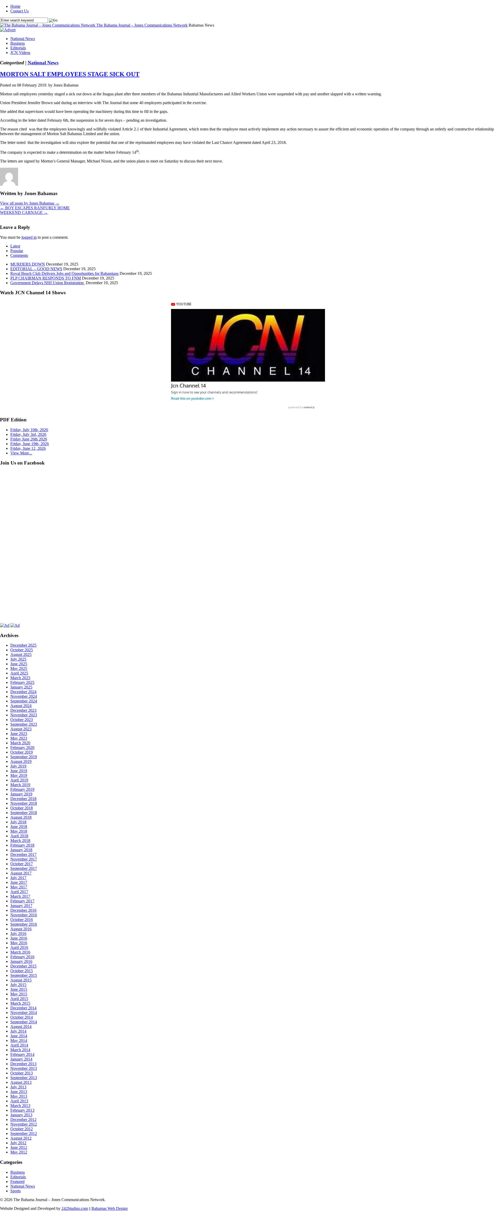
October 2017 (21, 864)
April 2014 (19, 1045)
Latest (15, 246)
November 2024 (23, 696)
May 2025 (18, 668)
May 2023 (18, 738)
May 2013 (18, 1096)
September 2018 (23, 812)
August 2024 (21, 705)
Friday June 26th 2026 (28, 439)
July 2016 (18, 933)
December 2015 (23, 966)
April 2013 (19, 1101)
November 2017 (23, 859)
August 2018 (21, 817)
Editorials (18, 48)
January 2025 (21, 687)
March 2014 (20, 1050)
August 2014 (21, 1026)
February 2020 (22, 747)
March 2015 (20, 1003)
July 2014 (18, 1031)
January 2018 (21, 850)
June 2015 (18, 989)
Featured (17, 1181)
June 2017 (18, 882)
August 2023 (21, 729)
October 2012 (21, 1129)
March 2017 (20, 896)
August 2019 (21, 761)
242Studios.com (74, 1208)
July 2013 (18, 1087)
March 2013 (20, 1105)
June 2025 (18, 664)
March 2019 (20, 785)
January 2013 (21, 1115)
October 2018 (21, 808)
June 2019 (18, 771)
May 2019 (18, 775)
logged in (29, 237)
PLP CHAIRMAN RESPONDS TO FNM (45, 278)
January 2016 (21, 961)
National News (22, 38)
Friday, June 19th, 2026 (29, 444)
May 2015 (18, 994)
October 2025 (21, 650)
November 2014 (23, 1012)
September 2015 (23, 975)
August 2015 (21, 980)
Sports (15, 1191)
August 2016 (21, 929)
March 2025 (20, 678)
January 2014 (21, 1059)
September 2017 (23, 868)
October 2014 (21, 1017)
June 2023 (18, 733)
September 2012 (23, 1133)
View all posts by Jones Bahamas (29, 203)
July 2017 (18, 878)
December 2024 (23, 692)
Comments (19, 255)
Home (15, 6)
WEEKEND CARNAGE (24, 212)
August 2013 (21, 1082)
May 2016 (18, 943)
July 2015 (18, 984)
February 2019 (22, 789)
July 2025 (18, 659)
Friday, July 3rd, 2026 (28, 434)
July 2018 (18, 822)
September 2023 (23, 724)
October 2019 (21, 752)
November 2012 (23, 1124)
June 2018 (18, 826)
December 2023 (23, 710)
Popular (16, 251)
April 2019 (19, 780)
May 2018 (18, 831)
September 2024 (23, 701)
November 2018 (23, 803)
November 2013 (23, 1068)
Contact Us (19, 11)
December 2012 (23, 1119)
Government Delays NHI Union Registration (47, 283)
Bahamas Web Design (109, 1208)
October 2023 (21, 719)
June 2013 (18, 1091)
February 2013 (22, 1110)
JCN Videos (20, 52)
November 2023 (23, 715)
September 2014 (23, 1022)
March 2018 (20, 840)
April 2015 (19, 998)
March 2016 (20, 952)
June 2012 (18, 1147)
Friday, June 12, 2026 (28, 448)
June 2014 (18, 1036)
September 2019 (23, 757)
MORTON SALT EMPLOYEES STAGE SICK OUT (70, 74)
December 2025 (23, 645)
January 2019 (21, 794)
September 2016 (23, 924)
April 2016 (19, 947)
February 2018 (22, 845)
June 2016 (18, 938)
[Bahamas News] (48, 25)
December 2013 (23, 1064)
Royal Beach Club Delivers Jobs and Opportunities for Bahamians (64, 273)
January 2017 (21, 905)
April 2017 (19, 891)
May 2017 (18, 887)
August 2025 (21, 654)
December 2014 (23, 1008)
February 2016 (22, 957)
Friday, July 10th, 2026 (29, 430)
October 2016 (21, 919)
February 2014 (22, 1054)
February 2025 (22, 682)
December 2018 (23, 798)
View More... (21, 453)
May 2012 (18, 1152)
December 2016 (23, 910)
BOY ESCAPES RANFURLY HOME (35, 208)
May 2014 (18, 1040)
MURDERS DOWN (27, 264)
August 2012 (21, 1138)
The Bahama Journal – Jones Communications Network (142, 25)
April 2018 (19, 836)
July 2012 (18, 1143)
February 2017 (22, 901)
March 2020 (20, 743)
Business (17, 43)
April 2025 (19, 673)
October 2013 (21, 1073)
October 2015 (21, 971)
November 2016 (23, 915)
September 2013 (23, 1077)
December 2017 (23, 854)
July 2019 (18, 766)
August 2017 (21, 873)
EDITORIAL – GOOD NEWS (36, 269)
